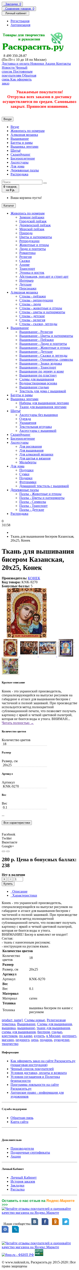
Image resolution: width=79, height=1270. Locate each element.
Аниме (24, 265)
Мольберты (27, 462)
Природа (25, 233)
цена (34, 1040)
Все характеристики (17, 822)
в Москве (53, 1036)
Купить (8, 883)
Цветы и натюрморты (35, 237)
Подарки (25, 478)
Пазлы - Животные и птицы (40, 494)
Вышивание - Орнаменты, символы (46, 359)
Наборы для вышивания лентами (44, 403)
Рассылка (18, 1189)
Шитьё (16, 150)
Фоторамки (27, 482)
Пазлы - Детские (31, 510)
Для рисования (30, 446)
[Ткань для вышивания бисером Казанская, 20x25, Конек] (27, 637)
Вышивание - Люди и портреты (43, 344)
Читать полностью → (18, 723)
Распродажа (19, 174)
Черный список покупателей (32, 1069)
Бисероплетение (23, 158)
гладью (57, 1032)
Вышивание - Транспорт (37, 367)
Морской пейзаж (31, 229)
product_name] (12, 1020)
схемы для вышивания (19, 1032)
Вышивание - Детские (36, 351)
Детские (25, 284)
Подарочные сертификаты (30, 1152)
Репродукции (29, 241)
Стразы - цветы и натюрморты (42, 312)
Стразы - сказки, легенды (38, 324)
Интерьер (26, 280)
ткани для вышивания (53, 1028)
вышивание (26, 1028)
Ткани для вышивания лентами (42, 407)
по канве (25, 1036)
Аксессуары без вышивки (38, 415)
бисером (43, 1032)
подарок (46, 1040)
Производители (22, 1148)
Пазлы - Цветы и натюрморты (42, 498)
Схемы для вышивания (36, 379)
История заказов (23, 1181)
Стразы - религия (32, 320)
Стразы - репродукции (36, 300)
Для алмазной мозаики (36, 454)
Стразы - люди (30, 304)
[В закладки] (3, 851)
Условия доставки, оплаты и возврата (39, 1073)
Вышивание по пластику (38, 375)
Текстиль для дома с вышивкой (42, 391)
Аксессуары (20, 162)
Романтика (27, 253)
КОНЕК (34, 578)
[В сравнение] (8, 851)
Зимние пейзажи (31, 217)
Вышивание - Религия (36, 332)
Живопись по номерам (28, 131)
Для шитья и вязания (34, 458)
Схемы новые (34, 1020)
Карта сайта (19, 1122)
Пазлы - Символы (32, 502)
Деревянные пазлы (25, 170)
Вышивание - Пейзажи (36, 340)
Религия (25, 257)
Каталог (9, 205)
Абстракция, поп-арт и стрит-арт (43, 276)
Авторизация (20, 25)
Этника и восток (31, 272)
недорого (22, 1040)
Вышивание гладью (34, 387)
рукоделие (61, 1040)
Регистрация (20, 21)
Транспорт (27, 268)
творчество (10, 1044)
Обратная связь (22, 1118)
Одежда (25, 419)
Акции (16, 1156)
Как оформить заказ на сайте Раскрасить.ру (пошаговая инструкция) (43, 1063)
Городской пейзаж (33, 221)
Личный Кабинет (24, 1177)
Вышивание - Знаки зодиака (40, 363)
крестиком (9, 1036)
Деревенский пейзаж (35, 225)
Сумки (24, 474)
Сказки (24, 261)
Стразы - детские (32, 316)
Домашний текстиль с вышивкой (44, 486)
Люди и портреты (32, 249)
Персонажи (27, 288)
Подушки (26, 470)
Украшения (27, 423)
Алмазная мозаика (24, 135)
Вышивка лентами (24, 146)
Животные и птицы (34, 245)
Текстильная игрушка (35, 427)
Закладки (17, 1185)
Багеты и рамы (22, 142)
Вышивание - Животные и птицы (44, 347)
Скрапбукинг (21, 154)
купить (39, 1036)
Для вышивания (31, 450)
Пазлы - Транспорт (33, 506)
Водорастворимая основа (38, 383)
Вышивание (20, 139)
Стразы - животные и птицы (40, 308)
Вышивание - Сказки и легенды (43, 355)
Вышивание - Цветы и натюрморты (46, 336)
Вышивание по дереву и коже (41, 371)
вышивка (9, 1028)
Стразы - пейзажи (32, 296)
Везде (15, 127)
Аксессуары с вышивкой (37, 430)
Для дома (17, 166)
